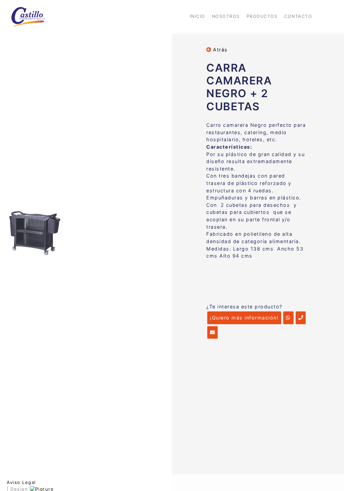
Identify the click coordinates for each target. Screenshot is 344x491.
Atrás (219, 49)
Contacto (298, 16)
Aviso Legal (21, 482)
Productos (262, 16)
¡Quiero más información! (244, 317)
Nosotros (226, 16)
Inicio (197, 16)
